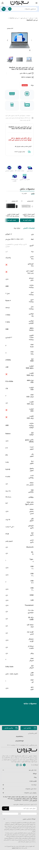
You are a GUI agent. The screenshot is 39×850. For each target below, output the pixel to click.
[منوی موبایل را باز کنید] (36, 3)
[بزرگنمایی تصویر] (30, 50)
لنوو (7, 251)
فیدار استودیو (15, 848)
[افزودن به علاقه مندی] (22, 201)
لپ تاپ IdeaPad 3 (32, 20)
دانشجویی (9, 244)
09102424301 (25, 800)
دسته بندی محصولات (30, 789)
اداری (25, 244)
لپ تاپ (31, 18)
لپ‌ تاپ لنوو (24, 18)
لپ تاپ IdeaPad (14, 18)
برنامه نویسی (18, 244)
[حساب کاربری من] (2, 3)
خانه (36, 18)
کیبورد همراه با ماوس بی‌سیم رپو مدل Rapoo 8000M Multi (12, 215)
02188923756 (17, 800)
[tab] (28, 228)
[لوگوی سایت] (19, 3)
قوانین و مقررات (32, 781)
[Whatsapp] (21, 765)
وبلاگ (35, 777)
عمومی (8, 246)
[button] (32, 40)
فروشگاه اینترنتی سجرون (29, 819)
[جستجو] (10, 9)
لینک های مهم (32, 770)
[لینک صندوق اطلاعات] (19, 152)
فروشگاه (34, 774)
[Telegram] (24, 765)
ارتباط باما (33, 785)
